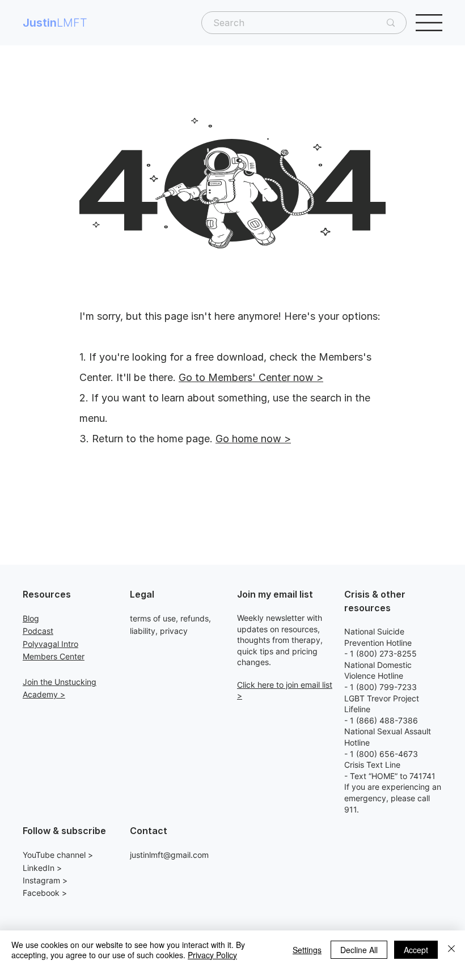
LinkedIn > (42, 868)
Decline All (359, 949)
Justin (55, 22)
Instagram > (45, 880)
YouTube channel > (58, 855)
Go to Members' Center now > (251, 377)
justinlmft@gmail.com (169, 855)
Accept (416, 949)
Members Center (53, 656)
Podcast (38, 631)
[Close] (451, 950)
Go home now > (253, 439)
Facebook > (45, 893)
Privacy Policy (212, 954)
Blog (31, 618)
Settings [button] (307, 949)
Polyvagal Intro (50, 644)
